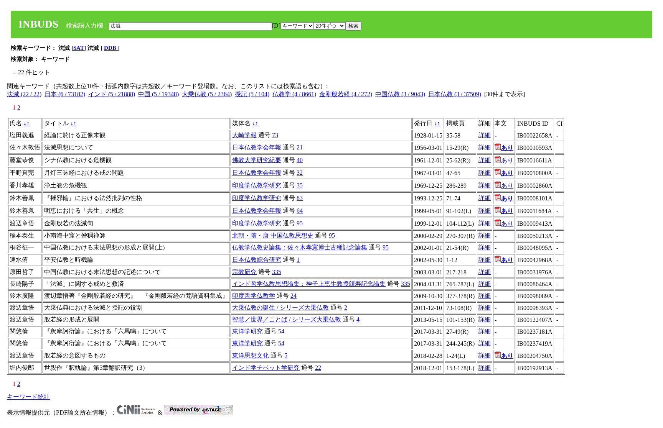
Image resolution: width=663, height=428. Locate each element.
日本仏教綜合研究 (256, 259)
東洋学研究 (247, 331)
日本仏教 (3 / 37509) (454, 94)
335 (276, 272)
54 (281, 331)
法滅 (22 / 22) (24, 94)
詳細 (484, 135)
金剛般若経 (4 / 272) (345, 94)
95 (300, 223)
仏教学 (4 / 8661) (294, 94)
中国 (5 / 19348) (158, 94)
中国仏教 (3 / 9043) (400, 94)
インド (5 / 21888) (111, 94)
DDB (111, 48)
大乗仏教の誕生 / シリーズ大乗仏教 (280, 307)
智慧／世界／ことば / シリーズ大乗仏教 (286, 319)
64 (300, 210)
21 (300, 147)
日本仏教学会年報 (256, 147)
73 (275, 135)
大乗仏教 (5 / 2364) (207, 94)
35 (300, 185)
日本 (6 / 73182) (65, 94)
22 (318, 367)
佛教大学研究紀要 (256, 160)
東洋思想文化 (250, 355)
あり (507, 160)
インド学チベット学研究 (266, 367)
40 (300, 160)
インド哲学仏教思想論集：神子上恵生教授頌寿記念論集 (309, 283)
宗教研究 (244, 272)
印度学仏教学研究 (256, 185)
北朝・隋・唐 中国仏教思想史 (272, 235)
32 (300, 172)
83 (300, 198)
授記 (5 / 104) (252, 94)
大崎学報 (244, 135)
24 (293, 295)
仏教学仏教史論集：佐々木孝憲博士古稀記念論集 (299, 247)
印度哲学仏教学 (253, 295)
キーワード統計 (28, 397)
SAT (78, 48)
